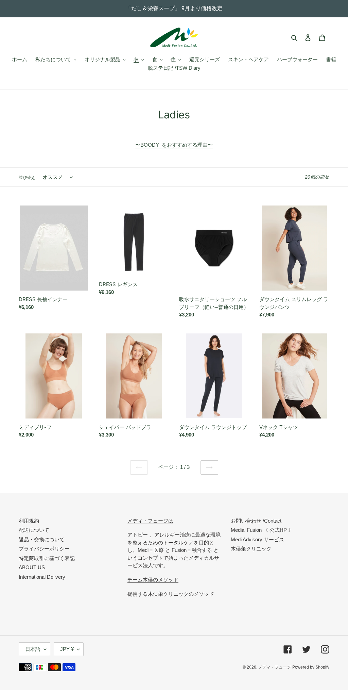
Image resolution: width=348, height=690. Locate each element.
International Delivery (42, 577)
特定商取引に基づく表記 (47, 558)
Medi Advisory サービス (257, 539)
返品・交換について (42, 539)
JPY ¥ (67, 649)
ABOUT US (32, 567)
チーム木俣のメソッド (152, 579)
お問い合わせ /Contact (256, 521)
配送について (34, 530)
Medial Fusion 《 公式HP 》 (262, 530)
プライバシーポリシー (44, 549)
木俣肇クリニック (251, 549)
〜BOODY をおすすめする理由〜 (174, 145)
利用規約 (29, 521)
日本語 (32, 649)
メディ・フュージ (274, 667)
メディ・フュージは (150, 521)
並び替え (27, 177)
